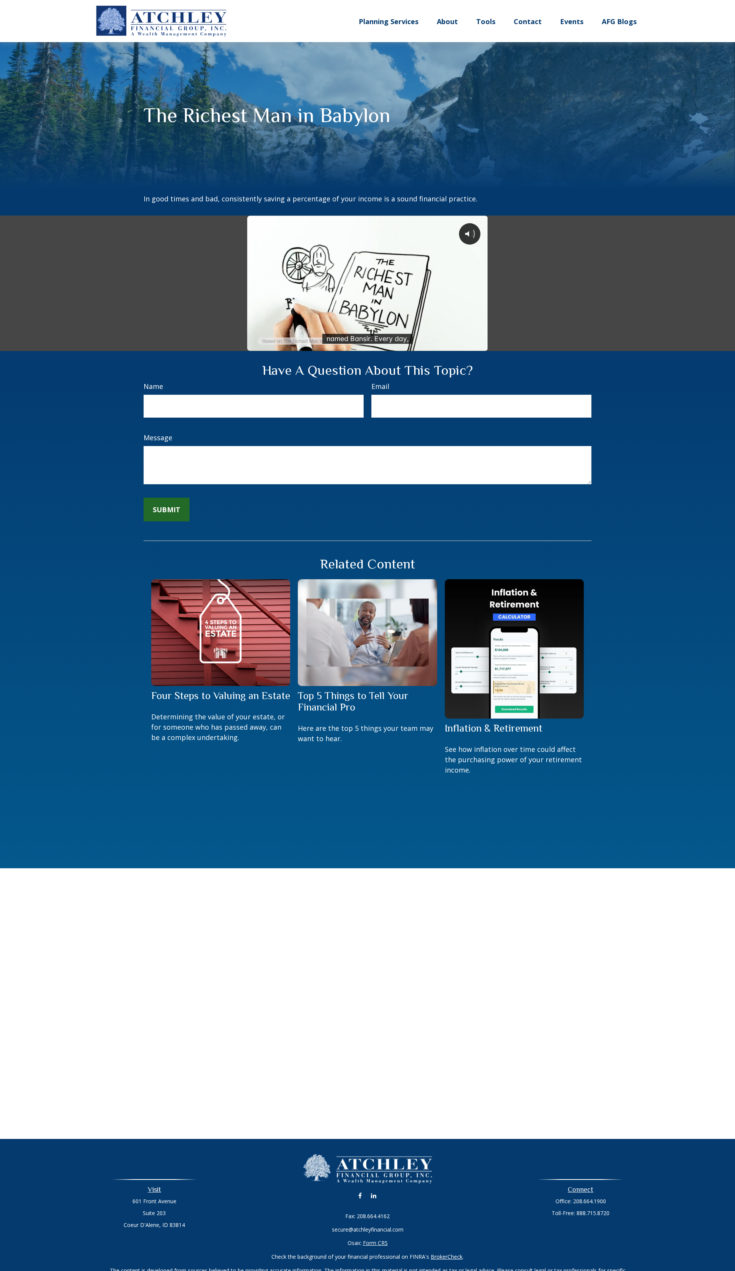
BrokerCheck (446, 1256)
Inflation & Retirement (493, 728)
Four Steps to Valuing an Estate (220, 695)
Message (158, 437)
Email (380, 386)
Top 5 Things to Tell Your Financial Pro (353, 701)
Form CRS (375, 1242)
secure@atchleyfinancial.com (367, 1229)
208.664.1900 (589, 1201)
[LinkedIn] (373, 1196)
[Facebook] (360, 1196)
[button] (388, 21)
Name (153, 386)
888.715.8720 (593, 1213)
